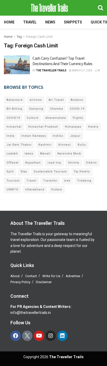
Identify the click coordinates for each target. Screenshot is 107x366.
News (50, 22)
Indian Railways (33, 136)
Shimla (73, 162)
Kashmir (45, 144)
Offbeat (12, 162)
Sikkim (91, 162)
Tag (19, 37)
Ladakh (12, 153)
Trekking (84, 180)
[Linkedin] (62, 336)
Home (9, 22)
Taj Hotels (82, 171)
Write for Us (51, 276)
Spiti (10, 171)
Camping (36, 108)
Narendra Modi (69, 153)
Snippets (73, 22)
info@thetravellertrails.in (30, 313)
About (15, 276)
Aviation (77, 100)
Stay (24, 171)
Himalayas (73, 126)
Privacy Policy (20, 282)
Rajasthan (33, 162)
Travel (30, 22)
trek (67, 180)
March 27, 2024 (81, 70)
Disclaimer (44, 282)
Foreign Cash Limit (39, 37)
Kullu (82, 144)
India (10, 136)
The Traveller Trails (51, 70)
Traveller (50, 180)
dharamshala (55, 118)
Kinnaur (64, 144)
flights (78, 118)
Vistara (56, 189)
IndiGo (58, 136)
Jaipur (75, 136)
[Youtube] (39, 336)
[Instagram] (50, 336)
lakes (29, 153)
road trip (54, 162)
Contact (31, 276)
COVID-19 (77, 108)
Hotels (93, 126)
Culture (32, 118)
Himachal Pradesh (43, 126)
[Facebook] (15, 336)
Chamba (56, 108)
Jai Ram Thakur (19, 144)
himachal (14, 126)
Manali (45, 153)
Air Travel (56, 100)
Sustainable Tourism (50, 171)
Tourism (13, 180)
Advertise (73, 276)
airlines (36, 100)
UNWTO (12, 189)
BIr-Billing (14, 108)
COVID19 (13, 118)
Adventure (14, 100)
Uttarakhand (34, 189)
